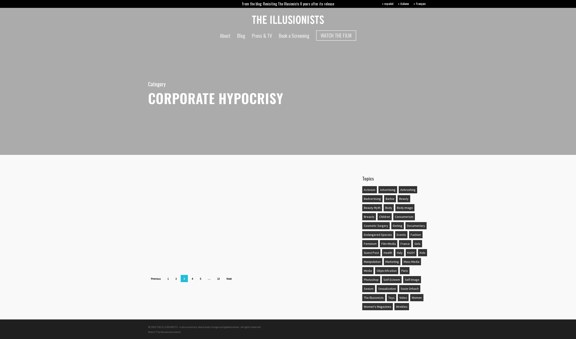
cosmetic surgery (376, 226)
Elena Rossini (164, 191)
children (384, 217)
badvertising (372, 199)
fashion (416, 235)
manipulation (372, 262)
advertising (388, 190)
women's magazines (377, 307)
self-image (412, 280)
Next (229, 278)
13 (218, 278)
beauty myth (372, 208)
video (403, 298)
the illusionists (374, 298)
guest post (371, 253)
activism (369, 190)
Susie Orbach (410, 289)
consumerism (404, 217)
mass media (411, 262)
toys (391, 298)
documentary (416, 226)
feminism (370, 244)
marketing (392, 262)
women (417, 298)
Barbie (390, 199)
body (159, 204)
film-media (388, 244)
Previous (156, 278)
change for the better (176, 226)
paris (404, 271)
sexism (369, 289)
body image (405, 208)
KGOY (411, 253)
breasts (369, 217)
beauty (404, 199)
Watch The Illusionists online (164, 332)
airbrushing (408, 190)
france (405, 244)
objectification (387, 271)
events (401, 235)
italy (400, 253)
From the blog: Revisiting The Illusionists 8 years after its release (288, 4)
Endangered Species (378, 235)
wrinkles (401, 307)
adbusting (164, 182)
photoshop (371, 280)
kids (422, 253)
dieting (397, 226)
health (388, 253)
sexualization (387, 289)
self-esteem (391, 280)
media (368, 271)
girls (417, 244)
